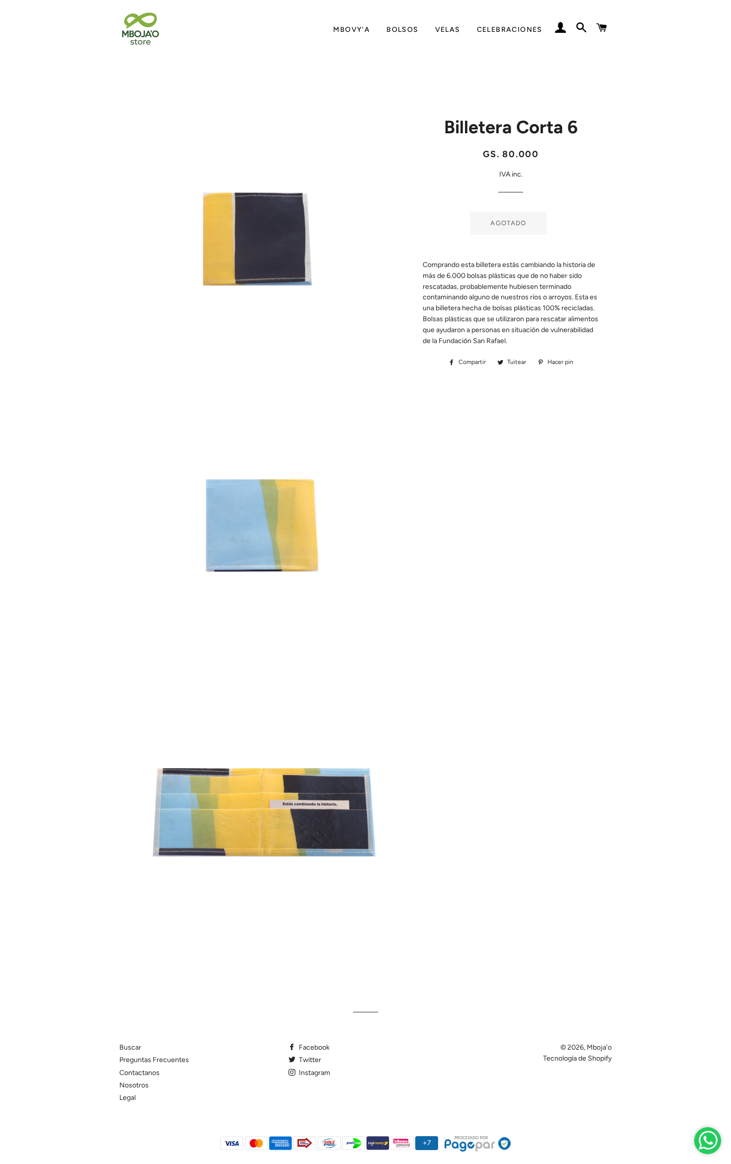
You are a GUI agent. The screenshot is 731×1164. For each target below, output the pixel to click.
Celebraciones (510, 29)
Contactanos (139, 1073)
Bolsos (402, 29)
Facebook (313, 1047)
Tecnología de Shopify (577, 1058)
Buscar (130, 1047)
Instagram (313, 1073)
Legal (127, 1097)
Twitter (309, 1060)
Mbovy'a (351, 29)
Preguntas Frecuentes (154, 1060)
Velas (447, 29)
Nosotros (134, 1085)
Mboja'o (599, 1047)
